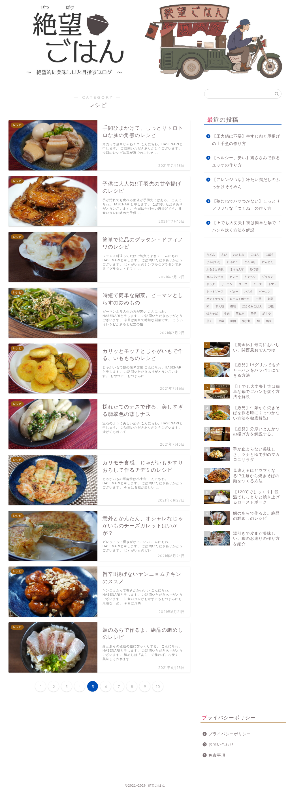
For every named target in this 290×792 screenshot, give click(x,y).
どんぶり (250, 262)
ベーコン (264, 291)
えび (224, 254)
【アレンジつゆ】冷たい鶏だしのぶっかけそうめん (246, 183)
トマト (272, 284)
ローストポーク (240, 298)
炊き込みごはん (252, 306)
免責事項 (216, 755)
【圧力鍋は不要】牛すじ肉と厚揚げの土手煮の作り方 (246, 140)
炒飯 (271, 306)
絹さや (267, 313)
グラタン (267, 276)
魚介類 (246, 321)
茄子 (209, 321)
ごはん (255, 254)
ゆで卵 (254, 269)
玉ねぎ (240, 313)
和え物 (220, 306)
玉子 (253, 313)
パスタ (248, 291)
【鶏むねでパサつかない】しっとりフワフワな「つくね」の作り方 (246, 205)
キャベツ (250, 276)
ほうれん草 (237, 269)
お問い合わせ (221, 744)
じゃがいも (213, 262)
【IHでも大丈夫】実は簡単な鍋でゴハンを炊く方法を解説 (246, 226)
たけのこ (232, 262)
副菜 (270, 298)
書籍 (233, 306)
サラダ (210, 284)
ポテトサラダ (214, 298)
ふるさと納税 (214, 269)
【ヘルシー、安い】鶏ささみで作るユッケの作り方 (246, 161)
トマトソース (214, 291)
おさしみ (238, 254)
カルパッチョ (214, 276)
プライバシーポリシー (229, 734)
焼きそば (212, 313)
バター (234, 291)
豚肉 (233, 321)
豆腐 (221, 321)
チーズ (257, 284)
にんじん (267, 262)
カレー (234, 276)
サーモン (227, 284)
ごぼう (269, 254)
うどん (210, 254)
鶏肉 (269, 321)
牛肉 (227, 313)
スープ (243, 284)
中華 (258, 298)
